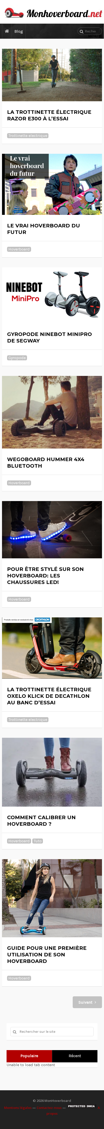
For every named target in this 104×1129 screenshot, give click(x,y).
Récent (75, 1055)
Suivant (86, 1002)
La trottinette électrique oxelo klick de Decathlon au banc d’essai (49, 696)
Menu (93, 36)
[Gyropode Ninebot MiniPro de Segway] (52, 295)
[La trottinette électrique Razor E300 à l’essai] (52, 75)
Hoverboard (19, 249)
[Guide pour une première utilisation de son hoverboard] (52, 898)
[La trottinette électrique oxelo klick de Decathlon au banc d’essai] (52, 647)
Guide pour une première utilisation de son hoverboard (47, 954)
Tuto (38, 841)
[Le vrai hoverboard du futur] (52, 184)
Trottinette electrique (27, 135)
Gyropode (17, 357)
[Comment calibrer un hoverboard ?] (52, 772)
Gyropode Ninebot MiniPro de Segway (49, 337)
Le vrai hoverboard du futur (43, 229)
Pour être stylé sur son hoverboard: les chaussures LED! (45, 575)
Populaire (29, 1055)
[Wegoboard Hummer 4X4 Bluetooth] (52, 412)
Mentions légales (18, 1107)
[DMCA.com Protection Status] (82, 1107)
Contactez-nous (49, 1107)
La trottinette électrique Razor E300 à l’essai (49, 115)
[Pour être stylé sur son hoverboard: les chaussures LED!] (52, 529)
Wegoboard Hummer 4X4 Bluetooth (45, 462)
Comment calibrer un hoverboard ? (41, 820)
